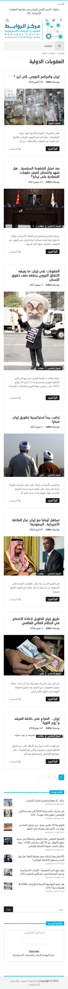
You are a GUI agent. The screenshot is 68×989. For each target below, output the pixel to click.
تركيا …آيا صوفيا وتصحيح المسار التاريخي (45, 800)
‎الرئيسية (61, 53)
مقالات (41, 226)
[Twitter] (53, 20)
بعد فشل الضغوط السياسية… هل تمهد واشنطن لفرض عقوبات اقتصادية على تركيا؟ (36, 172)
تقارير (42, 475)
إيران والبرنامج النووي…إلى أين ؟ (37, 76)
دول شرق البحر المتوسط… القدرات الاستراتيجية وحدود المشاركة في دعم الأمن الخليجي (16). (42, 872)
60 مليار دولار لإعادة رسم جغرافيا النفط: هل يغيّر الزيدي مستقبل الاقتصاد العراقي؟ (41, 858)
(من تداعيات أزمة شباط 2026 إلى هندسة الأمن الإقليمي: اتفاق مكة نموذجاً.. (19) (41, 813)
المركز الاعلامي (54, 226)
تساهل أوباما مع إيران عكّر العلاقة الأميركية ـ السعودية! (36, 522)
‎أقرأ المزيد (52, 148)
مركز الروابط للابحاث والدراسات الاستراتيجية (33, 955)
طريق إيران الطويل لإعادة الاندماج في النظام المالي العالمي (36, 621)
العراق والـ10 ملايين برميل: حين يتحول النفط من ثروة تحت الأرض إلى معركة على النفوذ (41, 826)
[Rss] (46, 20)
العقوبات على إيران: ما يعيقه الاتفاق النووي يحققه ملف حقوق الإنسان (36, 275)
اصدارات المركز (55, 123)
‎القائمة (48, 45)
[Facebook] (60, 20)
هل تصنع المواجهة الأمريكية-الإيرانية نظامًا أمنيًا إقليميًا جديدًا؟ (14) (41, 886)
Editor (49, 81)
